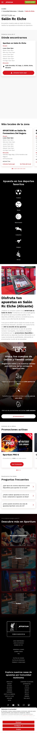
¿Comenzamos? (18, 416)
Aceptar (18, 729)
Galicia (27, 685)
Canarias (9, 690)
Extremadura (27, 683)
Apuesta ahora (30, 2)
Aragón (9, 683)
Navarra (27, 696)
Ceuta (9, 700)
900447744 (6, 161)
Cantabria (9, 692)
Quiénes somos (18, 651)
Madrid (27, 690)
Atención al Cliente (18, 649)
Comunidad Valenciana (9, 11)
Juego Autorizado (18, 643)
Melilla (27, 692)
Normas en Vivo (18, 645)
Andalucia (9, 681)
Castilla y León (9, 696)
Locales (3, 8)
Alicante (20, 11)
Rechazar (18, 722)
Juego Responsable (18, 641)
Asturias (9, 685)
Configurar (17, 725)
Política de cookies (18, 658)
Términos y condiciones (18, 662)
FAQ (19, 653)
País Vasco (27, 698)
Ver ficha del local (25, 164)
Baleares (9, 688)
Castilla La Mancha (9, 694)
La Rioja (27, 688)
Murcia (27, 694)
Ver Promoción (17, 464)
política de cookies (27, 715)
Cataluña (9, 698)
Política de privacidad (18, 660)
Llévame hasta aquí (9, 164)
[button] (12, 168)
